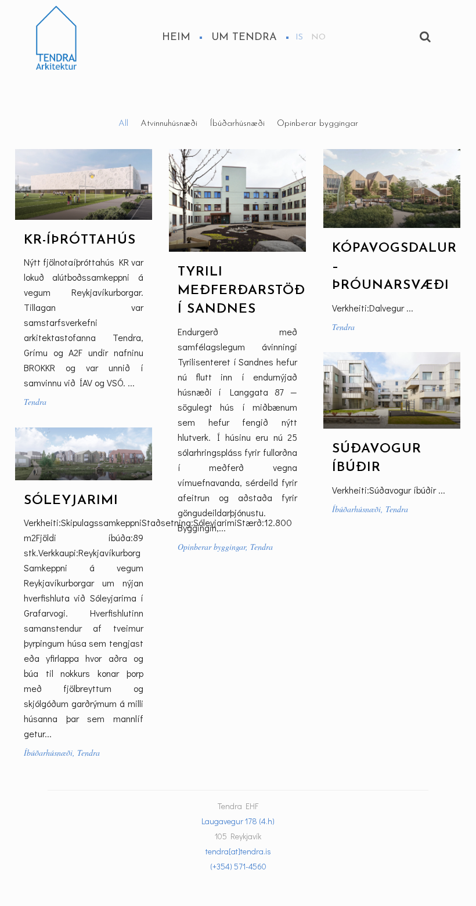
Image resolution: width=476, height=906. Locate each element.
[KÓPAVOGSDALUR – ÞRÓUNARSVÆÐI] (391, 188)
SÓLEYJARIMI (71, 501)
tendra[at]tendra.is (238, 851)
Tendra (35, 401)
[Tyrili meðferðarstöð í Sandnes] (237, 200)
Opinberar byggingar (212, 546)
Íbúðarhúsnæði (356, 508)
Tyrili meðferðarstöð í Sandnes (241, 291)
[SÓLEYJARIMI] (83, 453)
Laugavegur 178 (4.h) (238, 821)
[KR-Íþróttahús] (83, 184)
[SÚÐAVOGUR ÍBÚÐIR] (391, 390)
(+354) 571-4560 (238, 866)
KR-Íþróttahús (80, 240)
